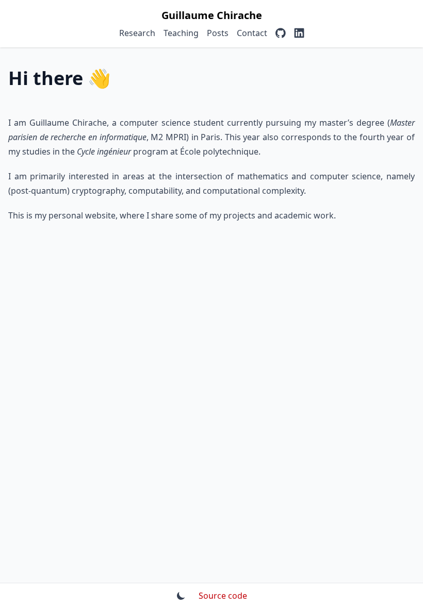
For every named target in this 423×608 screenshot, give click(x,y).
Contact (252, 33)
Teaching (181, 33)
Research (137, 33)
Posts (218, 33)
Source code (223, 595)
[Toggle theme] (181, 595)
